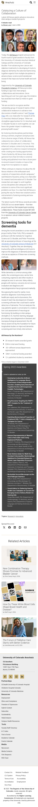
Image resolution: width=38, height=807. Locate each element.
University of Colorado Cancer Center (22, 212)
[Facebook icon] (6, 676)
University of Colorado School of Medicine (17, 244)
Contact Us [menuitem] (8, 772)
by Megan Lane (6, 25)
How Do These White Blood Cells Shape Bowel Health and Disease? (19, 607)
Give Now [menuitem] (8, 785)
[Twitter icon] (11, 676)
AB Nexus (13, 55)
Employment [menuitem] (21, 782)
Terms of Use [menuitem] (9, 779)
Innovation (19, 516)
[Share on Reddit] (20, 527)
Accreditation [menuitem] (9, 782)
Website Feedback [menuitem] (22, 772)
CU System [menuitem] (8, 775)
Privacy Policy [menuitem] (21, 775)
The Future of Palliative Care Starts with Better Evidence (17, 641)
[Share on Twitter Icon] (4, 527)
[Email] (25, 527)
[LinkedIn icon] (23, 676)
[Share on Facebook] (9, 527)
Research (11, 516)
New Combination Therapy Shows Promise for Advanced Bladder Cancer (17, 571)
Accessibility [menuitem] (21, 779)
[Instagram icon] (17, 676)
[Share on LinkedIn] (14, 527)
